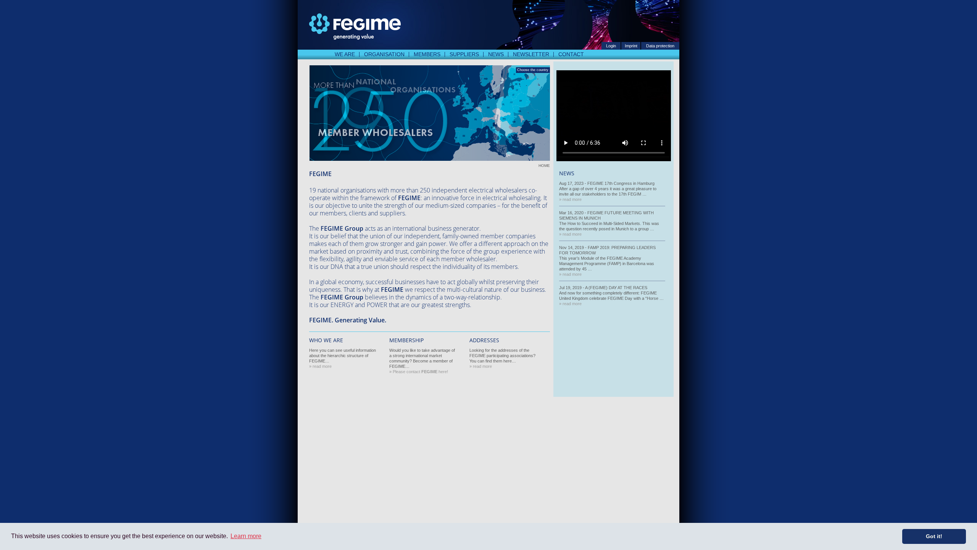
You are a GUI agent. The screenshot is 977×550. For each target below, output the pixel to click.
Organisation (384, 54)
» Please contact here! (418, 371)
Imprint (631, 46)
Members (427, 54)
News (496, 54)
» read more (320, 366)
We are (345, 54)
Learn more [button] (246, 536)
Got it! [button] (934, 536)
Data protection (660, 46)
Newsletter (531, 54)
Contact (571, 54)
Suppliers (464, 54)
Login (611, 46)
